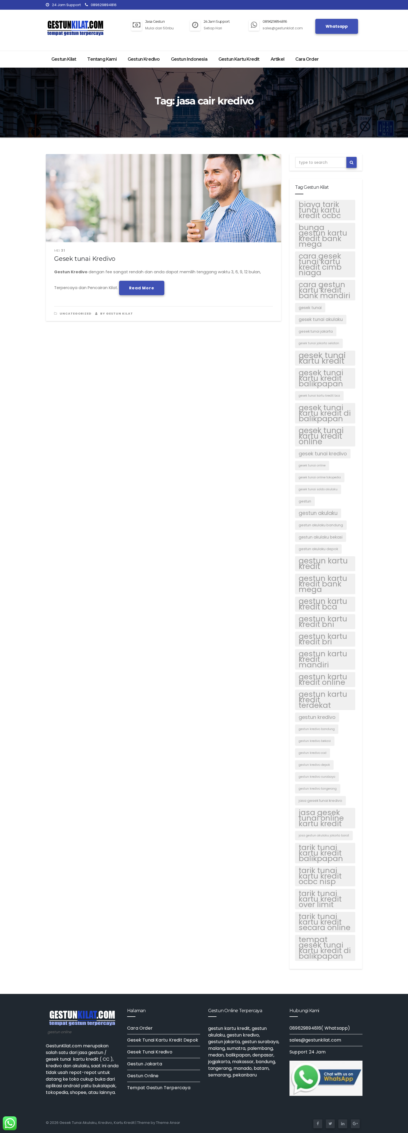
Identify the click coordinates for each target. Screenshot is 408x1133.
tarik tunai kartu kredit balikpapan (321, 853)
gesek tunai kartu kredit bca (319, 396)
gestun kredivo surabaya (317, 777)
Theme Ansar (168, 1122)
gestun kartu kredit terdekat (323, 700)
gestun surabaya (260, 1041)
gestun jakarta (224, 1041)
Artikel (277, 59)
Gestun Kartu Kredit (239, 59)
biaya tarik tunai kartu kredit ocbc (320, 210)
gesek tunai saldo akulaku (318, 489)
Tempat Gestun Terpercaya (158, 1087)
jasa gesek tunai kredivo (320, 800)
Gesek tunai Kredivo (84, 258)
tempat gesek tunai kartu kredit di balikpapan (325, 948)
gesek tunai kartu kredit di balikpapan (325, 413)
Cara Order (307, 59)
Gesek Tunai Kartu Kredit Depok (162, 1040)
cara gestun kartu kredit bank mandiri (324, 290)
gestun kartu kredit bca (323, 604)
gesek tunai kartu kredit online (321, 436)
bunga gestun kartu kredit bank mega (323, 236)
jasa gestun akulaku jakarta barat (324, 835)
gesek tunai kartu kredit (322, 358)
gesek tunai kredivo (323, 453)
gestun (305, 501)
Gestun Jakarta (144, 1064)
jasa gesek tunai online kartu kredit (321, 818)
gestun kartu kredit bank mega (323, 584)
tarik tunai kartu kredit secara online (325, 922)
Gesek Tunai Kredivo (149, 1052)
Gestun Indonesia (189, 59)
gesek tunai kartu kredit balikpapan (321, 378)
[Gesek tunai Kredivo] (163, 198)
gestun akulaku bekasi (320, 537)
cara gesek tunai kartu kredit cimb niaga (320, 264)
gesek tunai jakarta (316, 331)
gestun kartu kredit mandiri (323, 659)
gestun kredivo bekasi (315, 741)
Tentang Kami (101, 59)
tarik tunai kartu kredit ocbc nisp (320, 876)
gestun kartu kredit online (323, 679)
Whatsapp (337, 26)
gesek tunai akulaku (321, 319)
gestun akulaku (318, 513)
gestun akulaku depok (318, 549)
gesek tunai (310, 307)
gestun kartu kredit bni (323, 621)
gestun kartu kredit (323, 563)
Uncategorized (75, 313)
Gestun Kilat (63, 59)
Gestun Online (143, 1076)
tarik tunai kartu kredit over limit (320, 899)
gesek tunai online (312, 465)
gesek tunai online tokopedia (320, 477)
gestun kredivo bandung (317, 729)
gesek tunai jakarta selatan (319, 343)
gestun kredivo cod (312, 753)
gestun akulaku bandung (321, 525)
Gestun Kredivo (144, 59)
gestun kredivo (317, 717)
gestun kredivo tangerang (318, 789)
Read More (141, 288)
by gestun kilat (116, 313)
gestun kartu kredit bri (323, 639)
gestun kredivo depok (314, 765)
